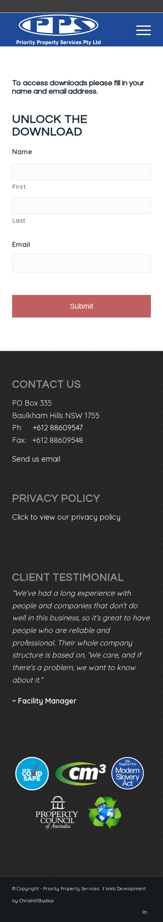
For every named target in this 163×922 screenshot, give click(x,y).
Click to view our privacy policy (66, 517)
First (19, 186)
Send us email (36, 459)
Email (21, 244)
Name (22, 151)
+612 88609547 (58, 427)
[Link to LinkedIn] (144, 911)
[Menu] (139, 29)
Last (19, 220)
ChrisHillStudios (36, 901)
